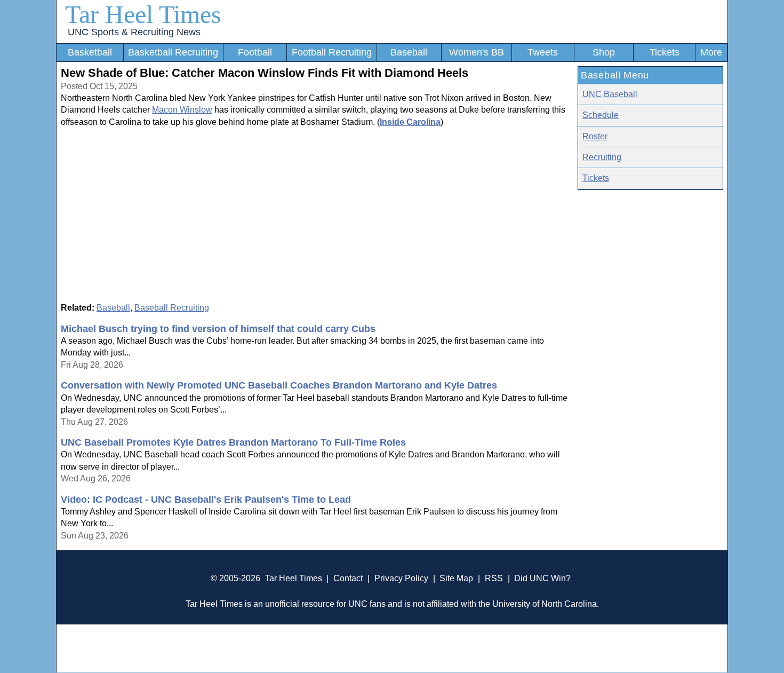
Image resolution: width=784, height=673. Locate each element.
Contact (348, 578)
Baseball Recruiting (171, 307)
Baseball (408, 52)
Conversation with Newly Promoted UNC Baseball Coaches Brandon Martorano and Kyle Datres (279, 385)
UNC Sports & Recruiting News (134, 32)
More (711, 52)
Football (255, 52)
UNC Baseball (609, 94)
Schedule (600, 115)
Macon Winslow (182, 109)
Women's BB (476, 52)
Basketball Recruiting (173, 52)
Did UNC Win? (542, 578)
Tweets (542, 52)
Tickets (664, 52)
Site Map (456, 578)
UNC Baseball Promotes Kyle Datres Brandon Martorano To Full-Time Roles (233, 442)
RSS (494, 578)
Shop (604, 52)
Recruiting (601, 157)
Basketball (90, 52)
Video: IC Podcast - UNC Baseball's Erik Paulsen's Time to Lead (206, 499)
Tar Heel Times (143, 14)
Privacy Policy (401, 578)
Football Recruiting (332, 52)
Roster (594, 136)
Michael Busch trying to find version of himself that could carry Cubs (218, 328)
